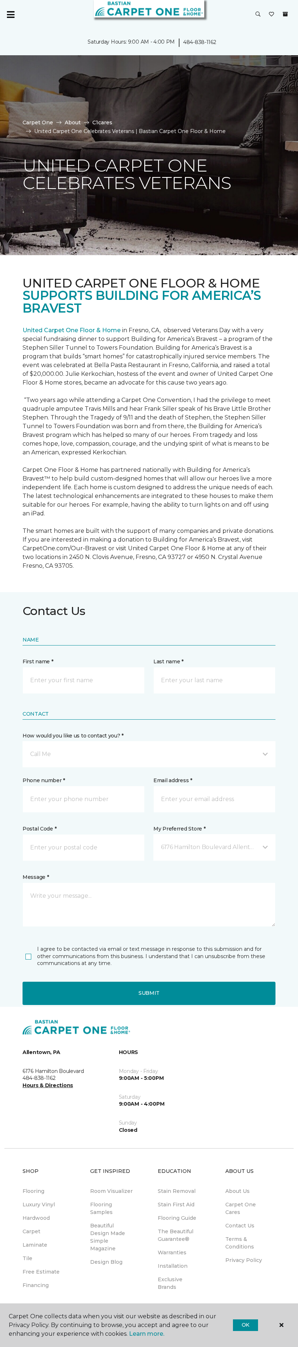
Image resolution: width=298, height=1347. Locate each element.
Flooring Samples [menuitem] (101, 1208)
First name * (38, 661)
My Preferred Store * (179, 828)
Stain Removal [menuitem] (177, 1191)
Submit (149, 993)
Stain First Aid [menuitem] (176, 1204)
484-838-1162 (199, 42)
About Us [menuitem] (237, 1191)
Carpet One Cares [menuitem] (240, 1208)
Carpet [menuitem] (31, 1231)
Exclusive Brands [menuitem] (170, 1283)
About (73, 122)
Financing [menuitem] (36, 1285)
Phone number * (44, 780)
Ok (245, 1325)
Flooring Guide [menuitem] (177, 1218)
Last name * (168, 661)
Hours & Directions (48, 1085)
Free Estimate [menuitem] (41, 1271)
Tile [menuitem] (27, 1258)
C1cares (102, 122)
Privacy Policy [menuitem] (243, 1260)
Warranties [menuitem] (172, 1252)
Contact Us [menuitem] (239, 1225)
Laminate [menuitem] (35, 1245)
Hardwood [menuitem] (36, 1218)
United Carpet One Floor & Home (72, 330)
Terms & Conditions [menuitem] (239, 1243)
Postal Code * (39, 828)
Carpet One (38, 122)
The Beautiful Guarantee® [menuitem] (175, 1235)
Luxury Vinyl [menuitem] (39, 1204)
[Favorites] (271, 15)
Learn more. (146, 1333)
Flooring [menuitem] (33, 1191)
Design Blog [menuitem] (106, 1262)
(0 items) (285, 14)
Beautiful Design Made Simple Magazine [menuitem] (107, 1237)
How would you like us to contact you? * (73, 735)
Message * (36, 877)
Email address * (172, 780)
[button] (258, 15)
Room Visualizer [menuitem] (111, 1191)
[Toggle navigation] (10, 14)
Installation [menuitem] (173, 1266)
